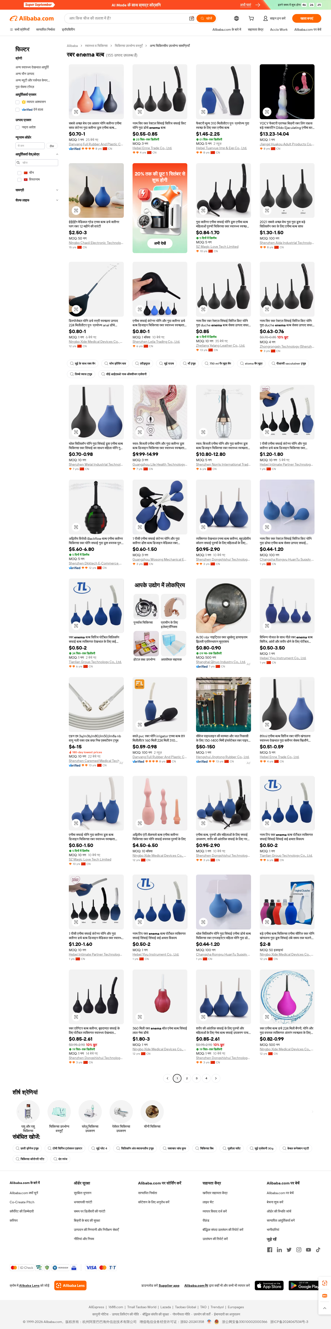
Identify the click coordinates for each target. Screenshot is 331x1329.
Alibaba (72, 46)
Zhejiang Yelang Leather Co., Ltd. (220, 345)
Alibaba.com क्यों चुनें (24, 1193)
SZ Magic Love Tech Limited (217, 246)
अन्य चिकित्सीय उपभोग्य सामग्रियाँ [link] (170, 46)
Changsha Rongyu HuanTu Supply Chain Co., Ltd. (287, 559)
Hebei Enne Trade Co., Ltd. (152, 148)
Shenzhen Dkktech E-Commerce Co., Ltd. (96, 563)
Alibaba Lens (29, 1285)
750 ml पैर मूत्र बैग (220, 363)
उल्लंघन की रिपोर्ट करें (215, 1239)
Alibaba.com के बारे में (25, 1183)
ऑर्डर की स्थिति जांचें (279, 1211)
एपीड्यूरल (145, 363)
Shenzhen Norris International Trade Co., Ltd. (223, 464)
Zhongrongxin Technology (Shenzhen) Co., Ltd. (287, 346)
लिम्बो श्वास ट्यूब (83, 374)
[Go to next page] (216, 1078)
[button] (192, 18)
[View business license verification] (209, 1321)
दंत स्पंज (62, 1159)
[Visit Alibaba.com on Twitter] (289, 1250)
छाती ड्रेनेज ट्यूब (30, 1148)
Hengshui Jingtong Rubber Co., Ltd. (222, 757)
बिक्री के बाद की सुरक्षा (87, 1220)
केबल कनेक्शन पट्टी (298, 1148)
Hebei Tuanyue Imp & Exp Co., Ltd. (221, 148)
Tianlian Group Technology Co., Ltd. (95, 662)
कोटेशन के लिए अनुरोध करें (153, 1202)
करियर (14, 1220)
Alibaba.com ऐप (196, 1285)
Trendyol (217, 1307)
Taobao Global (185, 1307)
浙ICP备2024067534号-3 (289, 1322)
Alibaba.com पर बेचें (280, 1193)
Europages (236, 1307)
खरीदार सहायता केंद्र (215, 1193)
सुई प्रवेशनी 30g (264, 1148)
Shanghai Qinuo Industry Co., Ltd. (221, 662)
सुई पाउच (169, 363)
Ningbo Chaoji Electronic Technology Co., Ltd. (96, 243)
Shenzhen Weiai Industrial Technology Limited (96, 464)
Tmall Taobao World (141, 1307)
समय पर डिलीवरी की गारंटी (89, 1211)
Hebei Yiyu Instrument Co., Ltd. (283, 658)
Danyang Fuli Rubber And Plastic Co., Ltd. (96, 144)
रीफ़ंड (206, 1220)
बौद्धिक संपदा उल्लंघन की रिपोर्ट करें (223, 1230)
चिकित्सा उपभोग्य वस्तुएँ (128, 46)
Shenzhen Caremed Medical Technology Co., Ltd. (96, 761)
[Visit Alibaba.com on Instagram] (299, 1250)
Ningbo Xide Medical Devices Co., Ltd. (96, 341)
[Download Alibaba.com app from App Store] (269, 1285)
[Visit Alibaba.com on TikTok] (318, 1250)
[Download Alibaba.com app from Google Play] (305, 1285)
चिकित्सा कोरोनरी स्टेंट (32, 1159)
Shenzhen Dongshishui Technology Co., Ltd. (223, 559)
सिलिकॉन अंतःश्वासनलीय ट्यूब (137, 1148)
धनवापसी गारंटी (83, 1202)
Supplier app (169, 1285)
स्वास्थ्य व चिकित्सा (96, 46)
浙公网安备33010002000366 (244, 1322)
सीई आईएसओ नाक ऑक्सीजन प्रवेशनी (126, 374)
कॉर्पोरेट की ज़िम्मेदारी (22, 1211)
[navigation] (37, 563)
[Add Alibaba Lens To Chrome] (70, 1285)
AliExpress (96, 1307)
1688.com (115, 1307)
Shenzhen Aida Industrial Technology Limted (287, 243)
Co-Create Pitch (22, 1202)
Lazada (165, 1307)
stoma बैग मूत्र (253, 363)
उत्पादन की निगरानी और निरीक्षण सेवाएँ (96, 1230)
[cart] (252, 19)
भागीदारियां (273, 1230)
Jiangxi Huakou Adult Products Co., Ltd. (287, 144)
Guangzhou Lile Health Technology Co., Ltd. (160, 464)
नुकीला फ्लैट (234, 1148)
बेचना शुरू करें (275, 1202)
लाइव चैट (208, 1202)
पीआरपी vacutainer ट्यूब (291, 363)
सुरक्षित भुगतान (82, 1193)
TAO (203, 1307)
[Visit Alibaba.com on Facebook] (270, 1250)
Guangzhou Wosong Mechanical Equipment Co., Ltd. (160, 559)
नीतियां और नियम (84, 1239)
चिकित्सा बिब (206, 1148)
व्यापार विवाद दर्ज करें (215, 1211)
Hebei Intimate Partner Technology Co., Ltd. (287, 464)
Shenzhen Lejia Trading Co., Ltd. (156, 341)
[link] (324, 1283)
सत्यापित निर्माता (147, 1193)
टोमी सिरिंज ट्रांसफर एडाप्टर (67, 1148)
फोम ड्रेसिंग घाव (117, 363)
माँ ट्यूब (192, 363)
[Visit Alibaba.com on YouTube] (308, 1250)
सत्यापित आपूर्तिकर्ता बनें (281, 1220)
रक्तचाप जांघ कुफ (177, 1148)
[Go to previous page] (167, 1078)
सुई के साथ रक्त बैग (85, 363)
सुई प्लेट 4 (101, 1148)
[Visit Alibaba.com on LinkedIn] (279, 1250)
